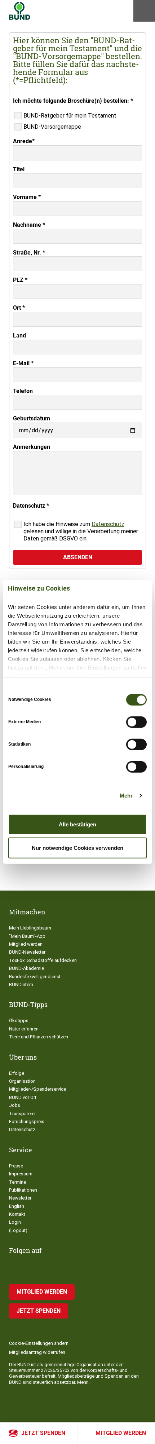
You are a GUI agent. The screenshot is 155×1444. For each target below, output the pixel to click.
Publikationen (23, 1190)
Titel (19, 169)
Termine (17, 1182)
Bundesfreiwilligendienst (35, 976)
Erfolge (16, 1073)
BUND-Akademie (26, 968)
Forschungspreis (26, 1121)
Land (19, 335)
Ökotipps (18, 1020)
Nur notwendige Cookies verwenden (77, 848)
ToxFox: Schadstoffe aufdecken (43, 960)
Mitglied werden (121, 1433)
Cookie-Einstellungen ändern (38, 1343)
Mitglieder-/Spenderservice (37, 1089)
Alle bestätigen (77, 824)
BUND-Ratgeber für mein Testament (69, 115)
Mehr (126, 795)
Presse (16, 1166)
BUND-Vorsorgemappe (52, 126)
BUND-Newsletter (27, 952)
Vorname (27, 197)
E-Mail (23, 363)
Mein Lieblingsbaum (30, 928)
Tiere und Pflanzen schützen (38, 1036)
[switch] (136, 722)
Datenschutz (108, 524)
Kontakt (17, 1214)
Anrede (24, 141)
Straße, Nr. (29, 252)
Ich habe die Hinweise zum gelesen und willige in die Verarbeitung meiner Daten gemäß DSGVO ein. (80, 531)
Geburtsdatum (31, 418)
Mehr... (83, 1382)
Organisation (22, 1081)
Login (15, 1222)
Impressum (20, 1173)
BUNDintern (21, 984)
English (16, 1206)
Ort (19, 307)
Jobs (14, 1105)
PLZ (20, 280)
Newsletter (20, 1198)
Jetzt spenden (43, 1433)
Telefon (23, 391)
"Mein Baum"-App (27, 936)
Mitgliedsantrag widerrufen (37, 1352)
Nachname (29, 224)
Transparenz (22, 1113)
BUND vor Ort (22, 1097)
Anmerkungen (31, 446)
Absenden (77, 557)
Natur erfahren (24, 1029)
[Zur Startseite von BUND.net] (19, 11)
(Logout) (18, 1230)
